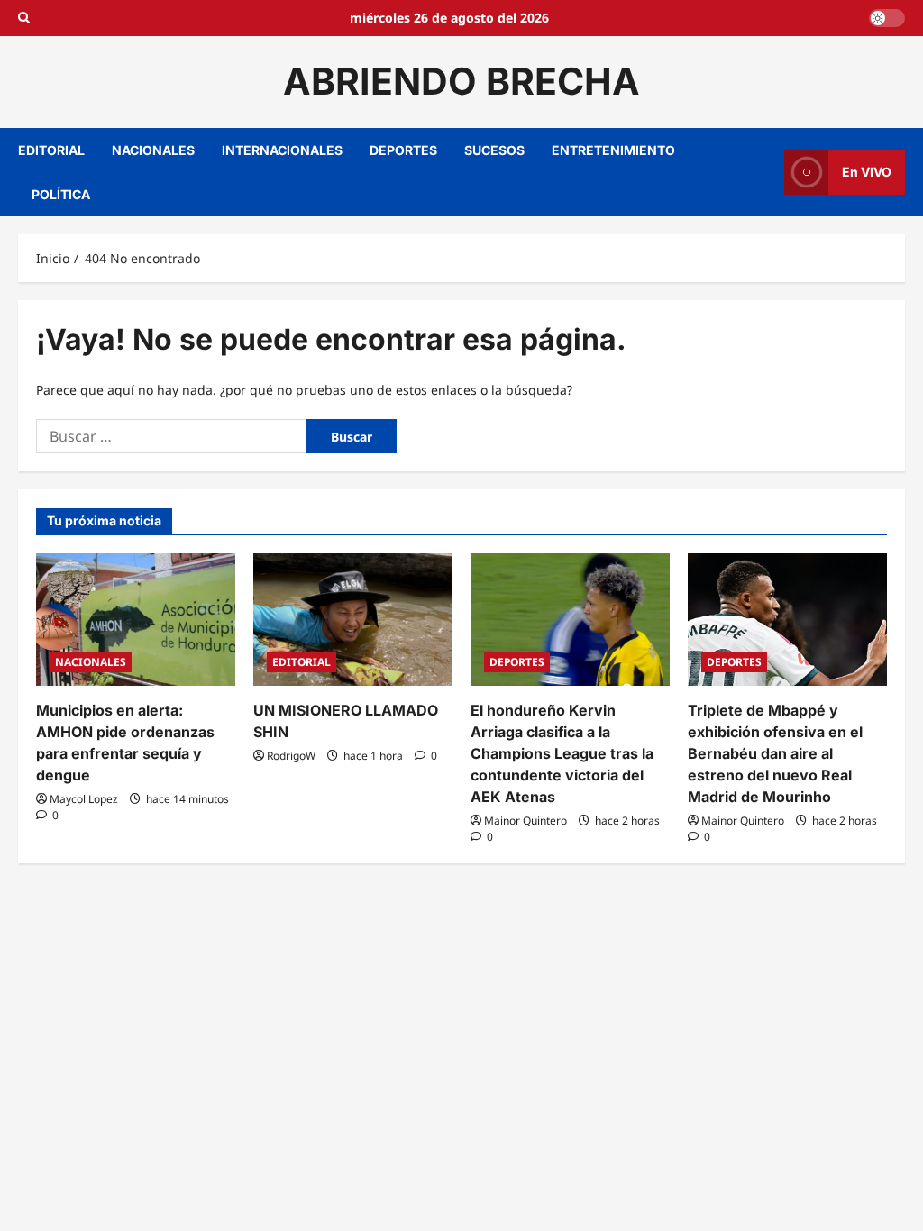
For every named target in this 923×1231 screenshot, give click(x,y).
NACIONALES (153, 150)
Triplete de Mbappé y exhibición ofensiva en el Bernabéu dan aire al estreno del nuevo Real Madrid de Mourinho (775, 753)
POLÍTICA (61, 194)
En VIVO (866, 171)
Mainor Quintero (525, 820)
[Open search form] (24, 18)
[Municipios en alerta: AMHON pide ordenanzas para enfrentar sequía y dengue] (135, 619)
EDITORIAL (51, 150)
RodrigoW (291, 755)
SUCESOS (494, 150)
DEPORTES (403, 150)
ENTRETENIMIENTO (613, 150)
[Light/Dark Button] (887, 18)
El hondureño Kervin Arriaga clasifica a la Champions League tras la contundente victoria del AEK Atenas (562, 753)
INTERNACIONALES (282, 150)
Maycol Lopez (84, 799)
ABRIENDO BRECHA (461, 81)
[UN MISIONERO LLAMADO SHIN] (352, 619)
